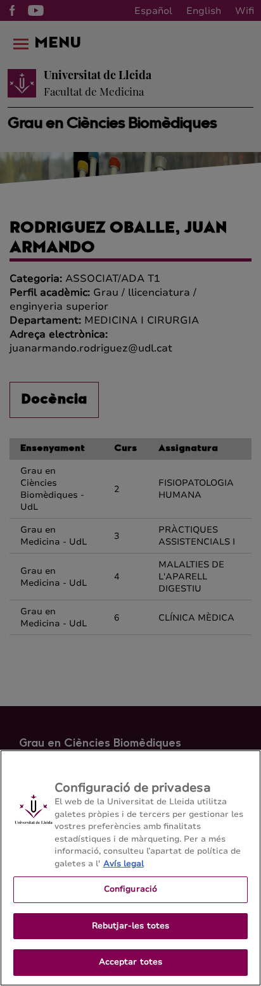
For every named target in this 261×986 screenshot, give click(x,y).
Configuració (131, 889)
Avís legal (123, 863)
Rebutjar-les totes (130, 926)
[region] (130, 868)
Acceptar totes (131, 962)
